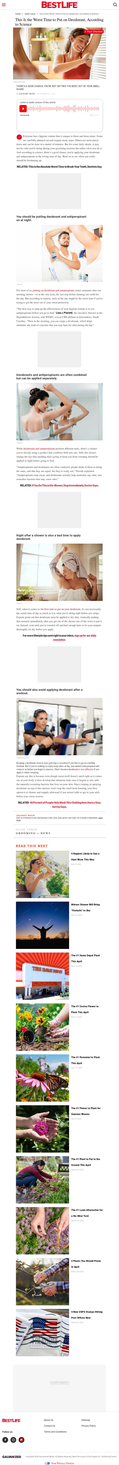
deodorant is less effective (81, 769)
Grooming (26, 833)
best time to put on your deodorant (62, 609)
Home (18, 14)
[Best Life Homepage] (59, 4)
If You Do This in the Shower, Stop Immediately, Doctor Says (65, 485)
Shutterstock (19, 82)
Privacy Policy (88, 1425)
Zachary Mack (27, 93)
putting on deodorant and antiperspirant (53, 290)
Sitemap (85, 1420)
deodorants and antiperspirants (39, 448)
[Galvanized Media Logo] (11, 1457)
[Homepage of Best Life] (11, 1420)
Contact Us (49, 1425)
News (46, 833)
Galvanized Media (46, 1457)
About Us (48, 1420)
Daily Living (30, 14)
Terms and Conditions (55, 1431)
